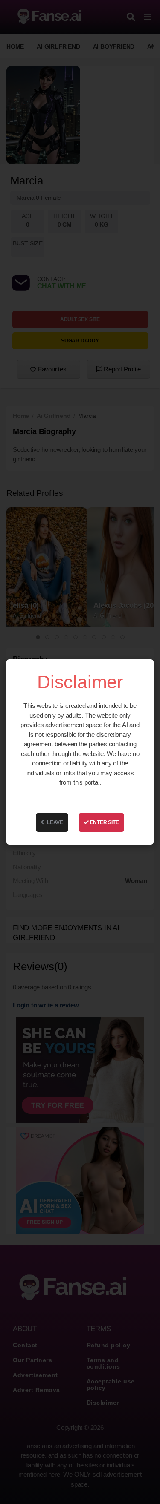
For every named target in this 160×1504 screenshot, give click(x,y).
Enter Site (104, 822)
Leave (54, 822)
